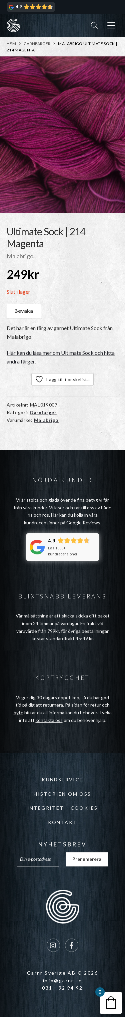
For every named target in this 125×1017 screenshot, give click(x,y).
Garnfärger (37, 43)
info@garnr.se (62, 980)
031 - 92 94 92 (62, 988)
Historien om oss (62, 794)
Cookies (84, 808)
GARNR (13, 25)
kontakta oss (49, 720)
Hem (11, 43)
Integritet (45, 808)
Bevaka (23, 310)
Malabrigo (46, 420)
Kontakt (62, 822)
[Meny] (111, 25)
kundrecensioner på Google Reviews (62, 522)
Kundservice (62, 779)
